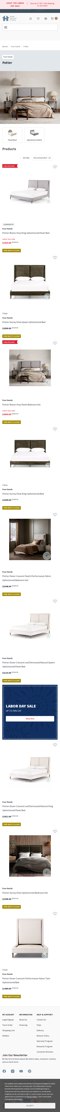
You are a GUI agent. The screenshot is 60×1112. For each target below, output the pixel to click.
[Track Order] (45, 18)
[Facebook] (4, 1071)
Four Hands (15, 46)
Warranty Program (45, 1041)
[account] (30, 18)
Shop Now (30, 718)
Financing (23, 1025)
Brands (5, 46)
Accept (30, 1105)
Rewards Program (44, 1046)
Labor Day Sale (8, 239)
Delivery (40, 1030)
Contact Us (40, 9)
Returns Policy (43, 1035)
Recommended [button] (40, 157)
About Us (23, 1019)
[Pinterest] (29, 1071)
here (20, 1099)
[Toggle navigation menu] (30, 27)
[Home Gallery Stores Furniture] (9, 18)
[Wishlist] (38, 18)
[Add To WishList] (55, 166)
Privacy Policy (32, 1097)
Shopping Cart (8, 1030)
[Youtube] (21, 1071)
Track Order (7, 1025)
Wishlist (5, 1035)
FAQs (39, 1025)
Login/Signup (8, 1019)
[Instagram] (13, 1071)
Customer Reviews (45, 1051)
